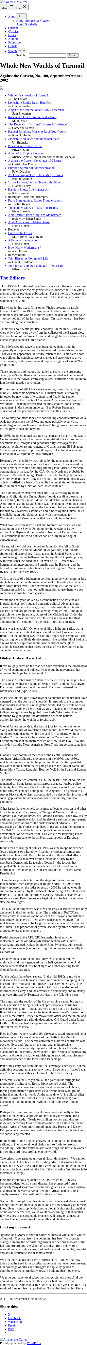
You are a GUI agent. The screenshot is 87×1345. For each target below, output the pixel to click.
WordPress (34, 1343)
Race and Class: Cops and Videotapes (32, 117)
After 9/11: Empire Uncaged (26, 153)
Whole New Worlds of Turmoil (28, 95)
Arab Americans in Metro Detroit (29, 222)
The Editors (12, 277)
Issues (12, 35)
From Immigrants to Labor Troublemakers (35, 200)
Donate (12, 46)
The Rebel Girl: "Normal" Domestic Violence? (38, 124)
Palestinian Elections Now (25, 146)
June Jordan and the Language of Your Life (35, 265)
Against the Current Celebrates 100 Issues (35, 160)
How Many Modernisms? (24, 247)
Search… (22, 55)
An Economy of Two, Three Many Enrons (35, 175)
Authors (13, 38)
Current (13, 28)
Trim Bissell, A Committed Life (28, 258)
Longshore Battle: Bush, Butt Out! (30, 102)
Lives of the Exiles (20, 233)
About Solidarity (26, 24)
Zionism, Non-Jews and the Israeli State (33, 139)
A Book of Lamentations (24, 240)
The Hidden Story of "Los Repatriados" (33, 207)
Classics (13, 31)
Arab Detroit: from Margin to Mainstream (34, 215)
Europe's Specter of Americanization (31, 168)
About (12, 16)
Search (12, 51)
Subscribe (14, 42)
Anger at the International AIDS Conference (36, 110)
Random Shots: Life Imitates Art (28, 189)
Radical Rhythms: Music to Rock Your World (37, 131)
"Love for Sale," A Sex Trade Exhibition (34, 182)
